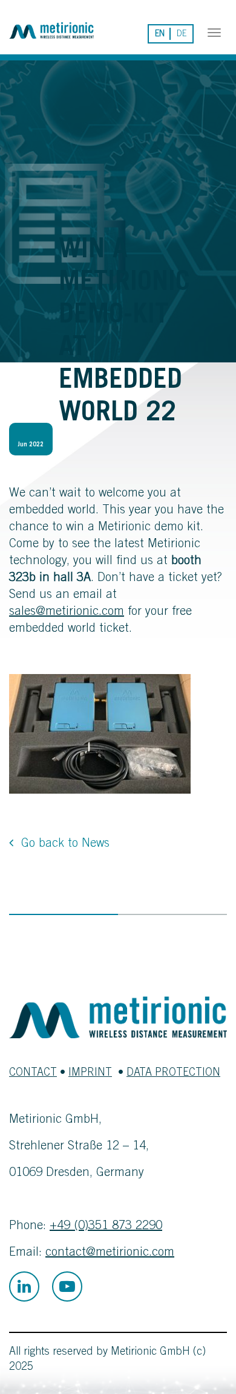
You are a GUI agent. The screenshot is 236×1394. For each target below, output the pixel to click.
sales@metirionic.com (66, 612)
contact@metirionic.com (109, 1253)
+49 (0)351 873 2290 (106, 1227)
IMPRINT (90, 1073)
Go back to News (65, 844)
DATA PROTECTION (173, 1073)
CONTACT (33, 1073)
